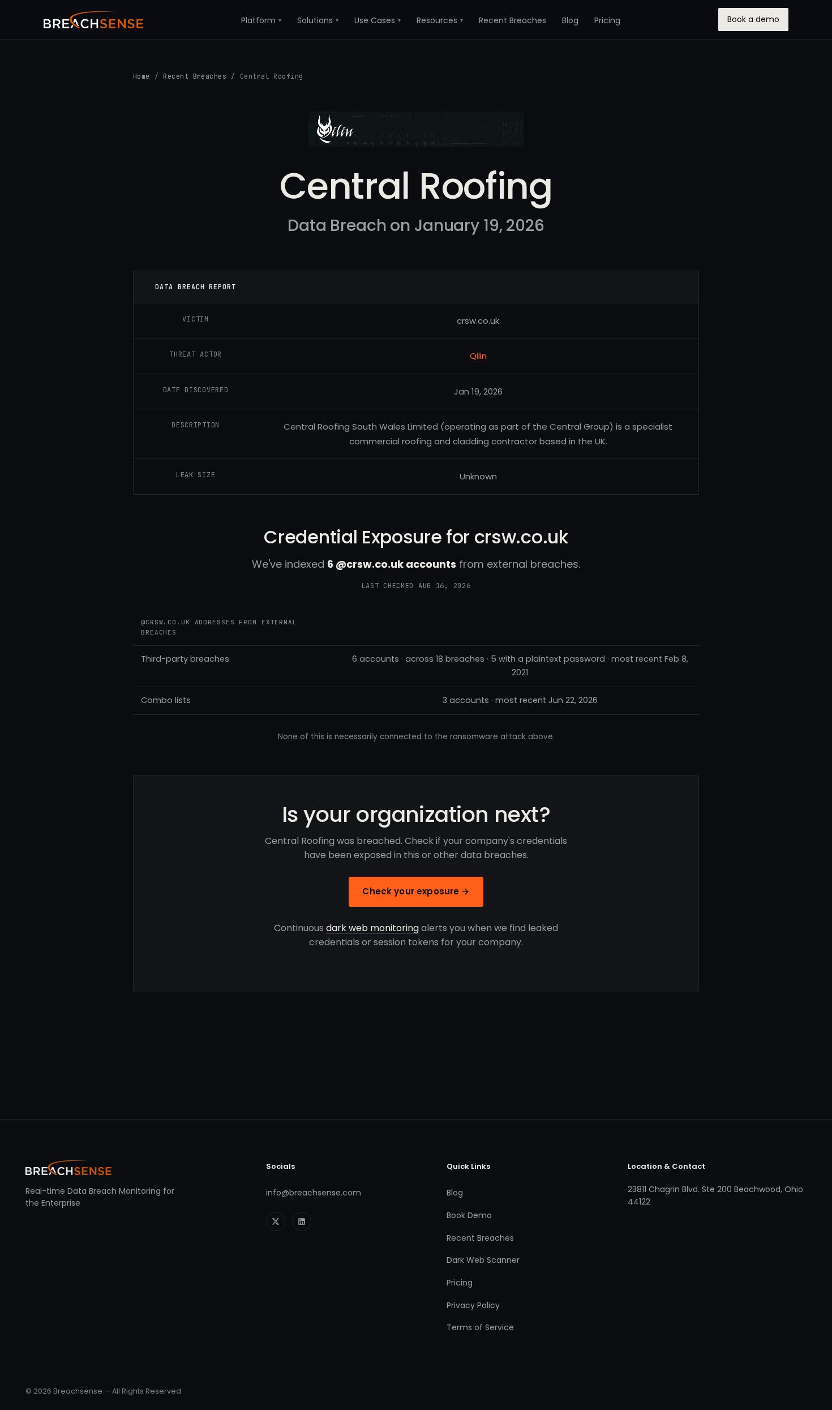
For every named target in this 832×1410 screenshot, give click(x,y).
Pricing (607, 20)
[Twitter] (275, 1221)
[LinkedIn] (301, 1221)
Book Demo (469, 1215)
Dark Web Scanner (483, 1260)
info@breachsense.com (313, 1192)
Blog (570, 20)
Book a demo (753, 19)
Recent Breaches (512, 20)
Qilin (478, 356)
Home (141, 76)
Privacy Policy (473, 1305)
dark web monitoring (372, 928)
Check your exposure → (415, 891)
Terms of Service (480, 1327)
